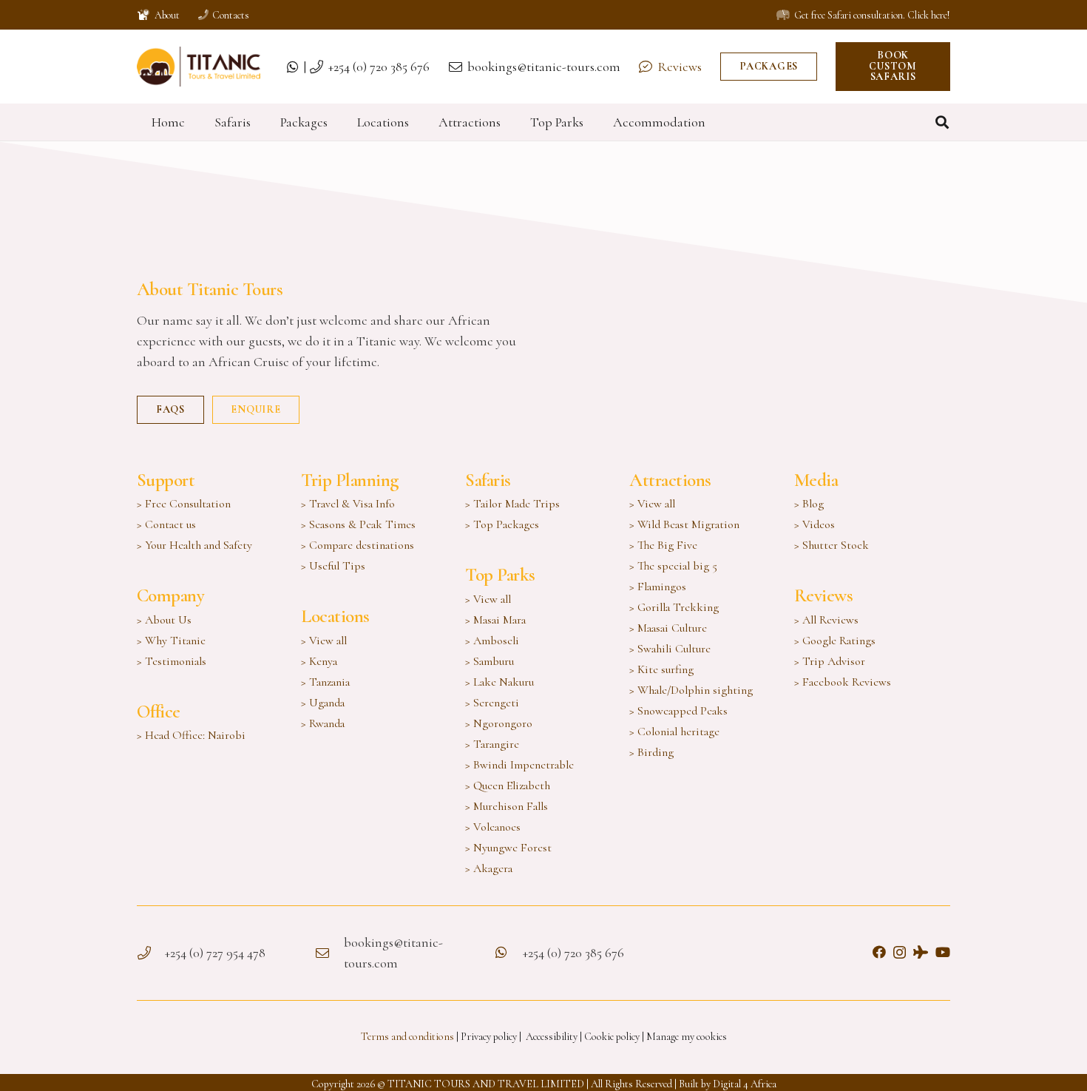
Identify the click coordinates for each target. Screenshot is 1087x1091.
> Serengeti (492, 702)
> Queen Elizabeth (507, 785)
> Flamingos (657, 586)
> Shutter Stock (831, 545)
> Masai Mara (495, 619)
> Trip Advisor (829, 661)
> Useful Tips (333, 565)
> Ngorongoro (498, 723)
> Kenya (319, 661)
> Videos (814, 524)
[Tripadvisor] (920, 952)
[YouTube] (942, 952)
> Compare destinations (357, 545)
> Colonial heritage (674, 731)
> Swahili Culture (670, 648)
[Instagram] (899, 952)
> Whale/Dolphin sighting (691, 690)
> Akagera (488, 868)
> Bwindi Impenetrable (519, 764)
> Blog (809, 503)
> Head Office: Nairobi (191, 735)
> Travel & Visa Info (348, 503)
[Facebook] (879, 952)
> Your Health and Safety (194, 545)
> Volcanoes (493, 827)
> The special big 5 (673, 565)
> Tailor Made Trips (512, 503)
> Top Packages (502, 524)
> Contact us (166, 524)
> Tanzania (325, 682)
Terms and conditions (407, 1036)
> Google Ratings (835, 640)
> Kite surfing (661, 669)
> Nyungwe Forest (508, 847)
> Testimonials (171, 661)
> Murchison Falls (506, 806)
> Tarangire (492, 744)
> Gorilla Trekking (674, 607)
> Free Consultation (184, 503)
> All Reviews (826, 619)
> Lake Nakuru (499, 682)
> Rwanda (323, 723)
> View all (324, 640)
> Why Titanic (171, 640)
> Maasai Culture (668, 628)
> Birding (651, 752)
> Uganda (323, 702)
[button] (942, 122)
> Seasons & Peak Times (358, 524)
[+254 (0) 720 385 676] (508, 952)
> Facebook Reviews (842, 682)
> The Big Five (663, 545)
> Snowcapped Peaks (678, 710)
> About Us (164, 619)
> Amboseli (492, 640)
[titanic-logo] (198, 67)
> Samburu (489, 661)
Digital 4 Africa (744, 1084)
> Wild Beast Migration (684, 524)
